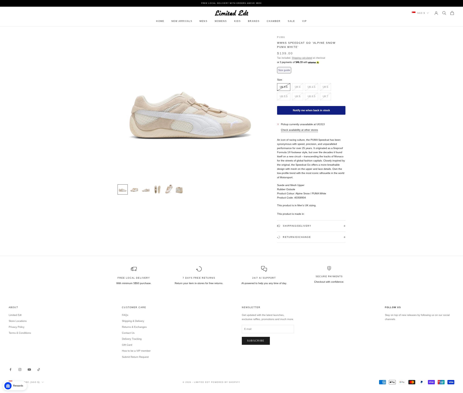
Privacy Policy (16, 326)
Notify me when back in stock (311, 110)
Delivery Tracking (132, 338)
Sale (291, 21)
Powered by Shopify (225, 382)
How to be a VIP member (136, 350)
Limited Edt (15, 315)
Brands (254, 21)
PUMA (281, 37)
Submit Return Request (135, 356)
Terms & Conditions (20, 332)
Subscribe (256, 340)
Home (160, 21)
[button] (284, 70)
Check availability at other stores (299, 129)
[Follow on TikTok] (39, 369)
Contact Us (128, 332)
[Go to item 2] (134, 189)
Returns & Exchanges (134, 326)
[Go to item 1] (123, 189)
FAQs (125, 315)
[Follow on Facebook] (10, 369)
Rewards (19, 385)
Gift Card (127, 344)
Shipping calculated (302, 58)
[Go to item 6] (180, 189)
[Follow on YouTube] (29, 369)
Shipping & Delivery (133, 320)
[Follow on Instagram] (20, 369)
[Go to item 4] (157, 189)
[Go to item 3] (146, 189)
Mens (203, 21)
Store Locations (18, 320)
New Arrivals (181, 21)
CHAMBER (274, 21)
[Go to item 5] (169, 189)
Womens (221, 21)
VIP (304, 21)
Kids (237, 21)
